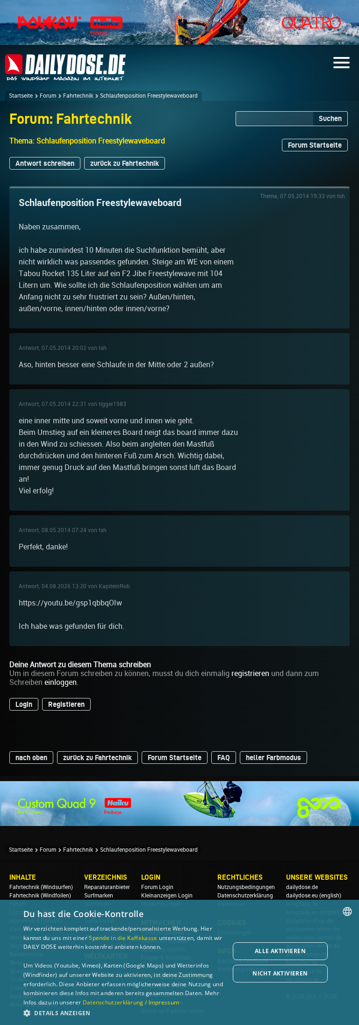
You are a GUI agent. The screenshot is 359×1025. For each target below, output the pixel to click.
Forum (48, 96)
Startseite (21, 96)
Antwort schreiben (44, 163)
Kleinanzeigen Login (167, 895)
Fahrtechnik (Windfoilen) (40, 895)
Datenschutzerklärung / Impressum (131, 1002)
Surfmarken (98, 895)
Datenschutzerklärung (245, 895)
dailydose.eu (302, 895)
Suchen (330, 118)
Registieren (66, 704)
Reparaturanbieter (107, 887)
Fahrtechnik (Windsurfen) (41, 887)
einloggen (60, 682)
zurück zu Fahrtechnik (124, 163)
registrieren (250, 673)
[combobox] (347, 911)
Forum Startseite (315, 145)
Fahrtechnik (78, 96)
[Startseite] (65, 76)
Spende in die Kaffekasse (123, 938)
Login (23, 704)
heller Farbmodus (273, 758)
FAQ (223, 758)
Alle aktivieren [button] (280, 951)
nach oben (31, 758)
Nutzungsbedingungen (246, 887)
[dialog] (179, 962)
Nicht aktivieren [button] (280, 973)
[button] (123, 1012)
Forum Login (157, 887)
